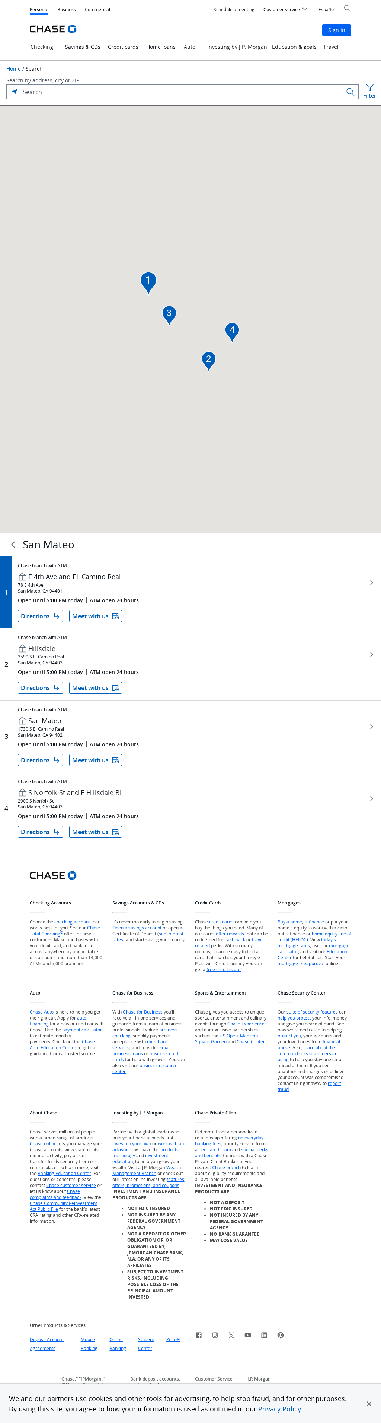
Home (13, 69)
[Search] (350, 92)
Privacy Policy (279, 1408)
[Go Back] (13, 544)
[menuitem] (234, 10)
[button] (369, 1404)
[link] (198, 1336)
